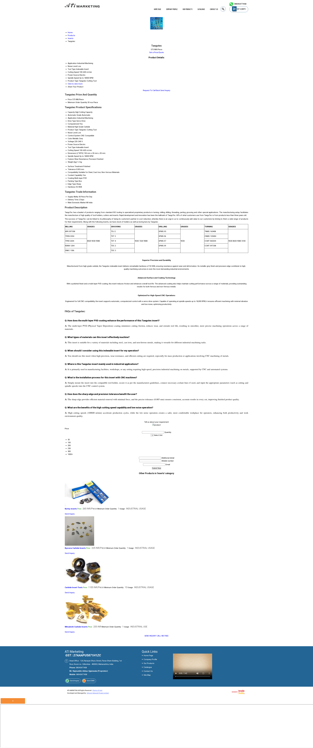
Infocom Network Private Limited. (98, 693)
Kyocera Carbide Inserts (75, 548)
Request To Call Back (151, 90)
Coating (71, 178)
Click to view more (75, 84)
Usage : (133, 509)
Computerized (73, 124)
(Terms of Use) (97, 690)
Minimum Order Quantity (77, 102)
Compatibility (73, 172)
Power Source (73, 144)
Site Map (147, 675)
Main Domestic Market (77, 202)
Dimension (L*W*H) (75, 153)
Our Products (187, 9)
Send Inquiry (165, 90)
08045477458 (240, 4)
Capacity (71, 112)
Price (70, 99)
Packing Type (73, 181)
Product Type (73, 130)
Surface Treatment (75, 166)
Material (71, 127)
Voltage (71, 141)
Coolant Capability (75, 175)
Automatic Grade (74, 115)
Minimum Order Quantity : (108, 509)
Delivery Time (73, 200)
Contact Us (214, 9)
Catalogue (201, 9)
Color (70, 138)
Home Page (157, 9)
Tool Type (72, 147)
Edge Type (72, 184)
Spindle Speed (73, 156)
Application (72, 118)
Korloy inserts (71, 509)
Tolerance (72, 169)
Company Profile (172, 9)
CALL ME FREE (162, 636)
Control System (74, 136)
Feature (71, 159)
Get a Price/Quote (156, 52)
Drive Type (72, 121)
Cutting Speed (73, 150)
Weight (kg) (72, 162)
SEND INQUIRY (150, 636)
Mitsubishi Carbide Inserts (76, 627)
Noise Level (72, 133)
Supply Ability (73, 197)
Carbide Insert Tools (73, 587)
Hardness (71, 187)
